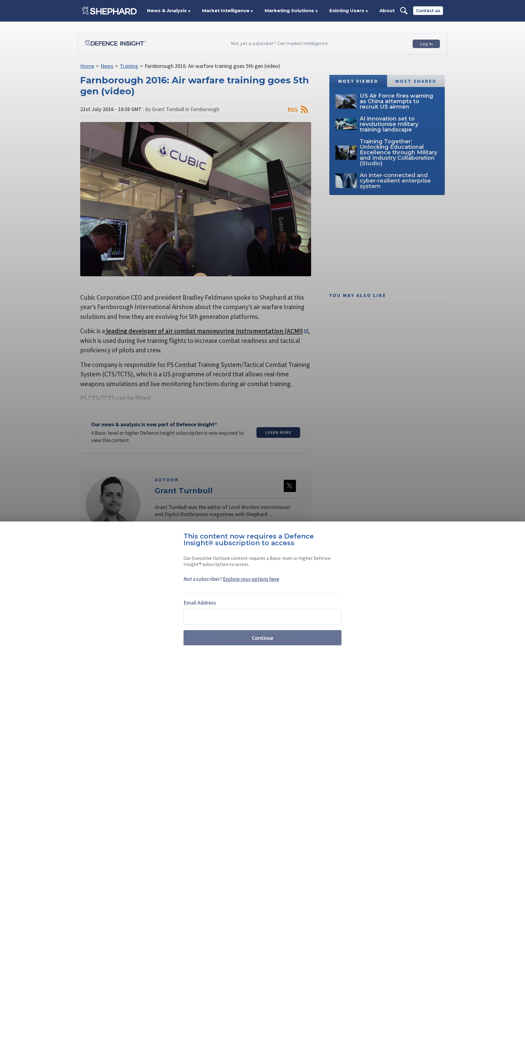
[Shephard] (109, 11)
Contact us (428, 10)
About (387, 10)
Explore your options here (251, 579)
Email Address (200, 602)
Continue (262, 637)
